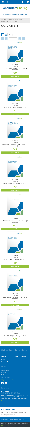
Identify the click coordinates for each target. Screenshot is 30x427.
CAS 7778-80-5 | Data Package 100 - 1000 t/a (15, 257)
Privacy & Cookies (20, 354)
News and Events (6, 362)
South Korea (18, 19)
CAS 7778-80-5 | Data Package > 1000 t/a (15, 334)
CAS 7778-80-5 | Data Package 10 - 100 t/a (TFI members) (15, 143)
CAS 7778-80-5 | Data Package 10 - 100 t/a (15, 181)
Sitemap (3, 356)
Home (11, 19)
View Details (15, 76)
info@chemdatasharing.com (8, 380)
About (2, 354)
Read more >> (5, 401)
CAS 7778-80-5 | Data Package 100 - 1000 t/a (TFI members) (15, 219)
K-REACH (3, 21)
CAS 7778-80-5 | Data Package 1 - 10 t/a (15, 105)
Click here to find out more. (8, 426)
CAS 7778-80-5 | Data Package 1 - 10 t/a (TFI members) (15, 67)
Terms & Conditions (20, 356)
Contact (3, 359)
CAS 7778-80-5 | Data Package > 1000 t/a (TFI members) (15, 295)
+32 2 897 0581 (5, 377)
